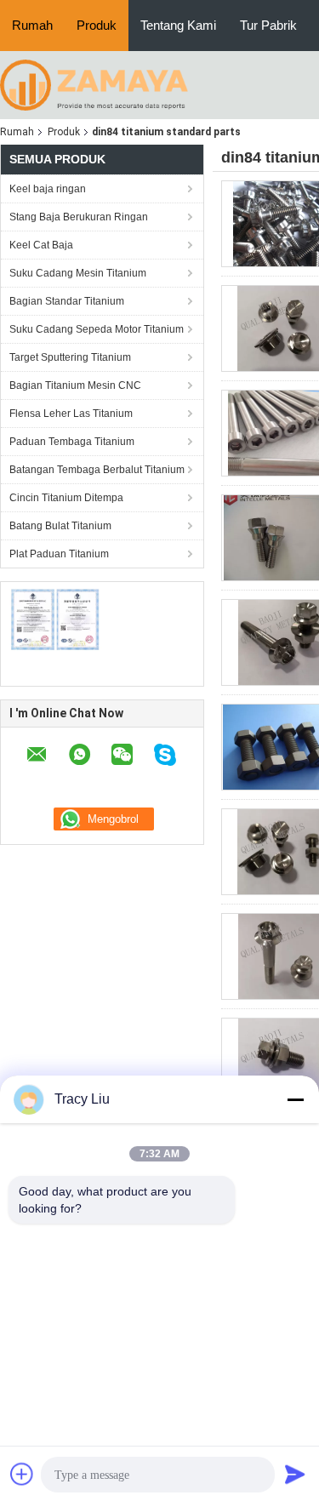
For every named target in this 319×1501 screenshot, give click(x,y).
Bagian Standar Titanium (66, 301)
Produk (97, 25)
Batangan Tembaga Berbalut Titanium (97, 470)
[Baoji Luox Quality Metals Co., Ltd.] (94, 84)
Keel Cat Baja (41, 245)
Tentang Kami (178, 25)
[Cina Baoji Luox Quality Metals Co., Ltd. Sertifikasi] (55, 619)
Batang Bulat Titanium (60, 526)
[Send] (295, 1473)
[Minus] (295, 1099)
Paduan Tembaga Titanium (71, 442)
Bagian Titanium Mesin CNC (75, 385)
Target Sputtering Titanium (70, 357)
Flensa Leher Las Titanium (71, 413)
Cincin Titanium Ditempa (66, 498)
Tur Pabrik (268, 25)
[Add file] (22, 1473)
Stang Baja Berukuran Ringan (78, 217)
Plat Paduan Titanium (59, 554)
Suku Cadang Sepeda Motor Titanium (96, 329)
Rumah (32, 25)
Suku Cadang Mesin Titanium (77, 273)
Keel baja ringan (47, 189)
